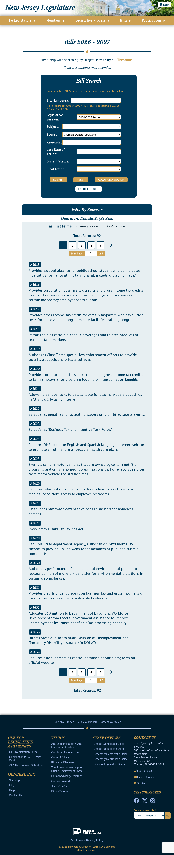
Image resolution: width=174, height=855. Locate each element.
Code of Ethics (60, 757)
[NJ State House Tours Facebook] (136, 801)
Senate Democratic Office (109, 743)
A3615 (35, 264)
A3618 (35, 329)
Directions (142, 783)
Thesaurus (125, 60)
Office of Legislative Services (111, 764)
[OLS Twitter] (144, 801)
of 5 (101, 253)
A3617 (35, 309)
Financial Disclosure (63, 762)
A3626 (35, 483)
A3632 (35, 607)
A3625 (35, 458)
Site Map (14, 780)
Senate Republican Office (109, 748)
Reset (80, 180)
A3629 (35, 538)
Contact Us (15, 795)
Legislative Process (91, 20)
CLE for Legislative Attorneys (20, 742)
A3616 (35, 284)
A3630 (35, 563)
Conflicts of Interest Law (65, 752)
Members (54, 20)
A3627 (35, 503)
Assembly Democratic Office (111, 754)
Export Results (88, 189)
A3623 (35, 423)
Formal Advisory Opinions (66, 776)
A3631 (35, 587)
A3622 (35, 408)
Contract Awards (61, 781)
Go (167, 815)
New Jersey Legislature (40, 8)
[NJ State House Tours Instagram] (152, 801)
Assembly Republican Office (111, 759)
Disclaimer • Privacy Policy (87, 840)
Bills (124, 20)
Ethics (57, 738)
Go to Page (76, 253)
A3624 (35, 439)
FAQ (11, 785)
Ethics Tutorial (59, 791)
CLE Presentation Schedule (26, 765)
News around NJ (145, 810)
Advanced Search (111, 180)
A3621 (35, 388)
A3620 (35, 369)
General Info (22, 774)
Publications (152, 20)
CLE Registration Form (23, 751)
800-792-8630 (145, 771)
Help (12, 790)
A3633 (35, 632)
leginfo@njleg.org (146, 777)
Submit (58, 180)
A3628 (35, 523)
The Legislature (20, 20)
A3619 (35, 349)
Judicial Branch (87, 722)
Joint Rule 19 (59, 786)
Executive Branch (63, 722)
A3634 (35, 652)
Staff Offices (106, 738)
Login (165, 4)
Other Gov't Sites (111, 722)
